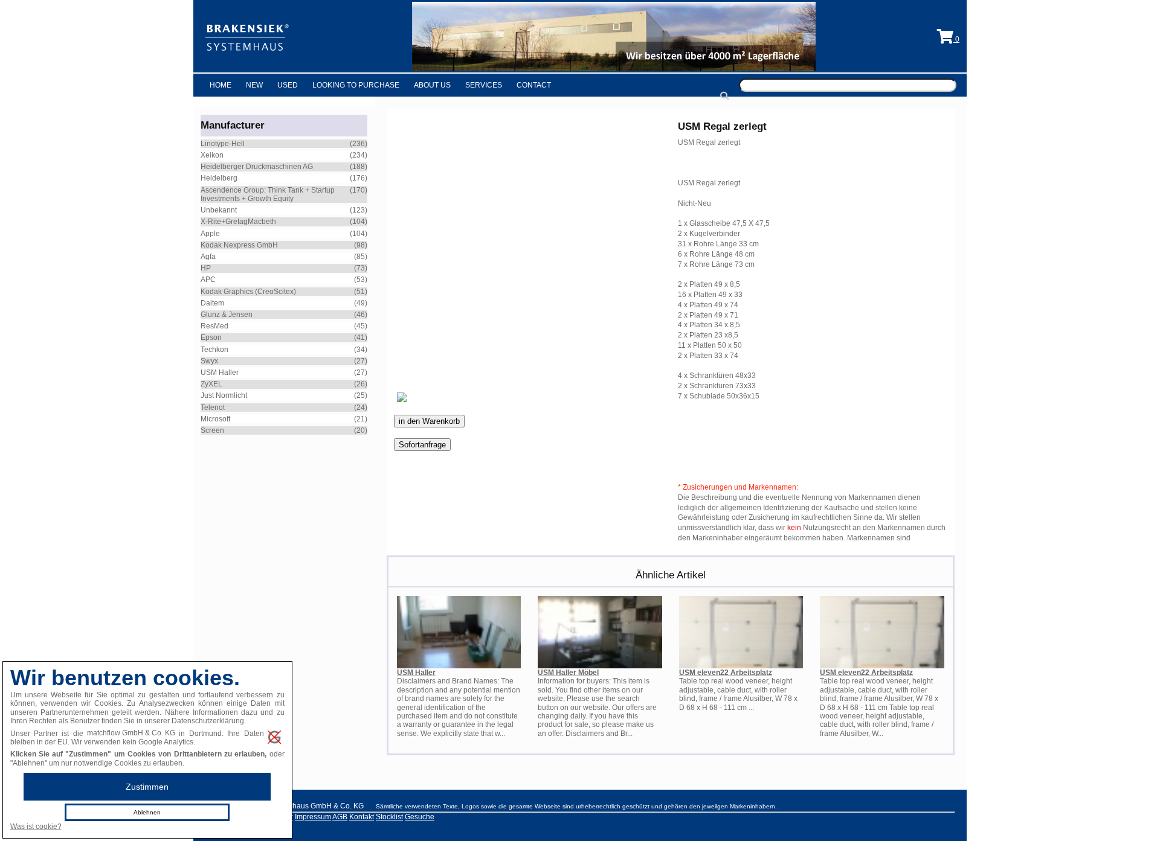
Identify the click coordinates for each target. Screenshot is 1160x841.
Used (287, 85)
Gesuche (419, 817)
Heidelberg (219, 178)
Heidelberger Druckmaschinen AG (257, 166)
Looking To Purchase (355, 85)
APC (208, 279)
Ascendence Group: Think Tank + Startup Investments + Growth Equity (268, 194)
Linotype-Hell (223, 143)
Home (220, 85)
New (254, 85)
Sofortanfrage (422, 444)
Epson (211, 337)
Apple (210, 233)
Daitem (212, 303)
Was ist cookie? (36, 826)
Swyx (209, 361)
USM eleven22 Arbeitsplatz (725, 672)
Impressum (313, 817)
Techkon (214, 349)
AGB (339, 817)
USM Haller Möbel (568, 672)
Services (483, 85)
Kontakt (361, 817)
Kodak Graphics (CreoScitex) (248, 291)
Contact (534, 85)
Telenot (213, 407)
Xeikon (212, 155)
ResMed (214, 326)
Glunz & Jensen (227, 314)
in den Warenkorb (429, 421)
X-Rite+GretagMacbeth (238, 221)
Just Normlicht (224, 395)
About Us (432, 85)
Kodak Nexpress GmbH (239, 245)
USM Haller (220, 372)
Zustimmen (147, 786)
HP (206, 268)
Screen (212, 430)
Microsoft (215, 419)
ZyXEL (211, 384)
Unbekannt (219, 210)
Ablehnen (147, 812)
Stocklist (389, 817)
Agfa (208, 256)
